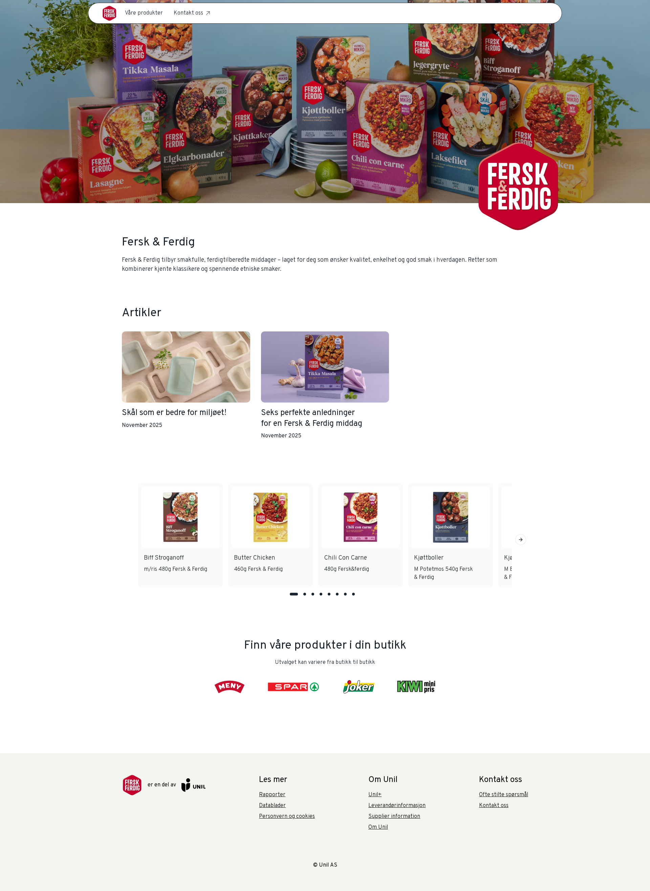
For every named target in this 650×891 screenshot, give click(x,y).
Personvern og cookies (287, 816)
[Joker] (359, 687)
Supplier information (394, 816)
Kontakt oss (188, 13)
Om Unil (378, 827)
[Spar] (294, 687)
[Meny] (229, 687)
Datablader (272, 805)
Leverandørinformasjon (397, 805)
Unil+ (375, 794)
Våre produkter (144, 13)
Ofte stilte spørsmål (503, 794)
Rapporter (272, 794)
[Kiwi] (416, 687)
